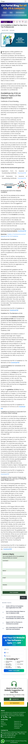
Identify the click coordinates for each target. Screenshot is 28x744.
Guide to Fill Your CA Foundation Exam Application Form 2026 (14, 606)
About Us (3, 723)
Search (23, 597)
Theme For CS (17, 723)
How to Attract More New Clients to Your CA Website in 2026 (15, 612)
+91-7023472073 (14, 703)
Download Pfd (22, 178)
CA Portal (12, 30)
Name (5, 570)
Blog (2, 726)
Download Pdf (22, 173)
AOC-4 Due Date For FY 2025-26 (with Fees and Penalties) (14, 628)
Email (4, 578)
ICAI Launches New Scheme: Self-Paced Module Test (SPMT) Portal (15, 617)
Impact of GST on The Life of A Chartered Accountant (14, 623)
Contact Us (15, 699)
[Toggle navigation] (25, 1)
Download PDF (5, 474)
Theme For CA (17, 721)
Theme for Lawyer (18, 724)
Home (2, 721)
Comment (6, 560)
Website (5, 585)
